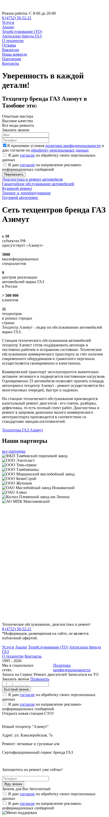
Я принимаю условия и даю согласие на (53, 147)
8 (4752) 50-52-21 (16, 18)
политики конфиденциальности (73, 145)
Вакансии (10, 50)
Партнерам (11, 59)
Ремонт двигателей (51, 674)
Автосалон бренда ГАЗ (22, 36)
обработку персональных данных (60, 150)
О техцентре (13, 40)
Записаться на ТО (83, 674)
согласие (27, 155)
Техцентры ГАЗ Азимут (22, 430)
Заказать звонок (15, 679)
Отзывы (9, 45)
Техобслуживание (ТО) (22, 31)
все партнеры (13, 451)
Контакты (10, 63)
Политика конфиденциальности (71, 667)
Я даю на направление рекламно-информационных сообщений (42, 167)
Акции (8, 27)
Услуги (8, 22)
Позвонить (39, 679)
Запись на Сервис (18, 674)
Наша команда (14, 54)
